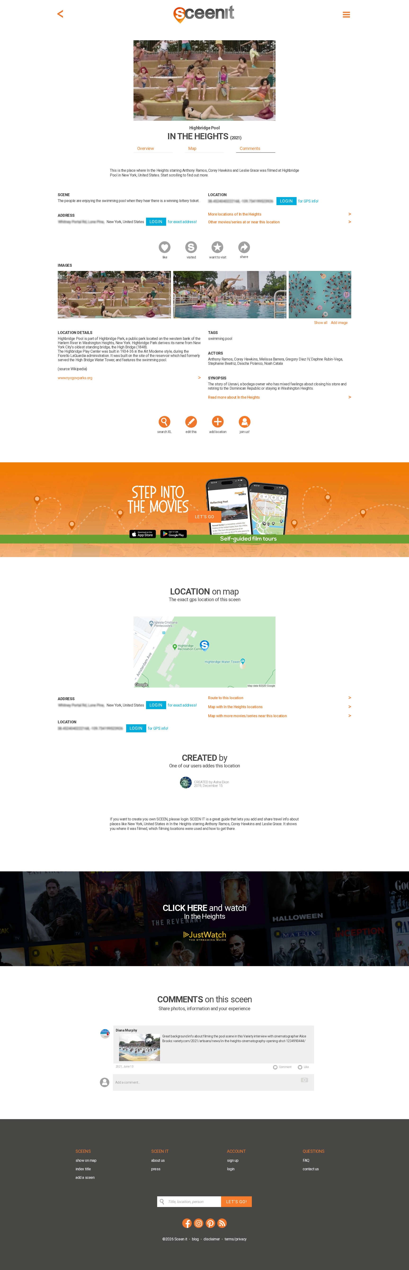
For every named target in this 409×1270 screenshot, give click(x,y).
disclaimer (212, 1239)
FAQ (306, 1160)
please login (178, 819)
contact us (311, 1169)
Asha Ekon (221, 782)
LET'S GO (204, 516)
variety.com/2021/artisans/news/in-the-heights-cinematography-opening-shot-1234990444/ (239, 1041)
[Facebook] (187, 1227)
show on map (86, 1160)
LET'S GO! (236, 1201)
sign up (232, 1160)
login (231, 1169)
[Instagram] (198, 1227)
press (155, 1169)
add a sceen (85, 1177)
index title (83, 1169)
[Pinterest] (210, 1227)
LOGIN (156, 221)
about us (158, 1160)
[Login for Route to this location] (204, 686)
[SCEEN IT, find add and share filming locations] (204, 25)
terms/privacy (236, 1239)
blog (195, 1239)
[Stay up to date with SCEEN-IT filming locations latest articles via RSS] (222, 1227)
